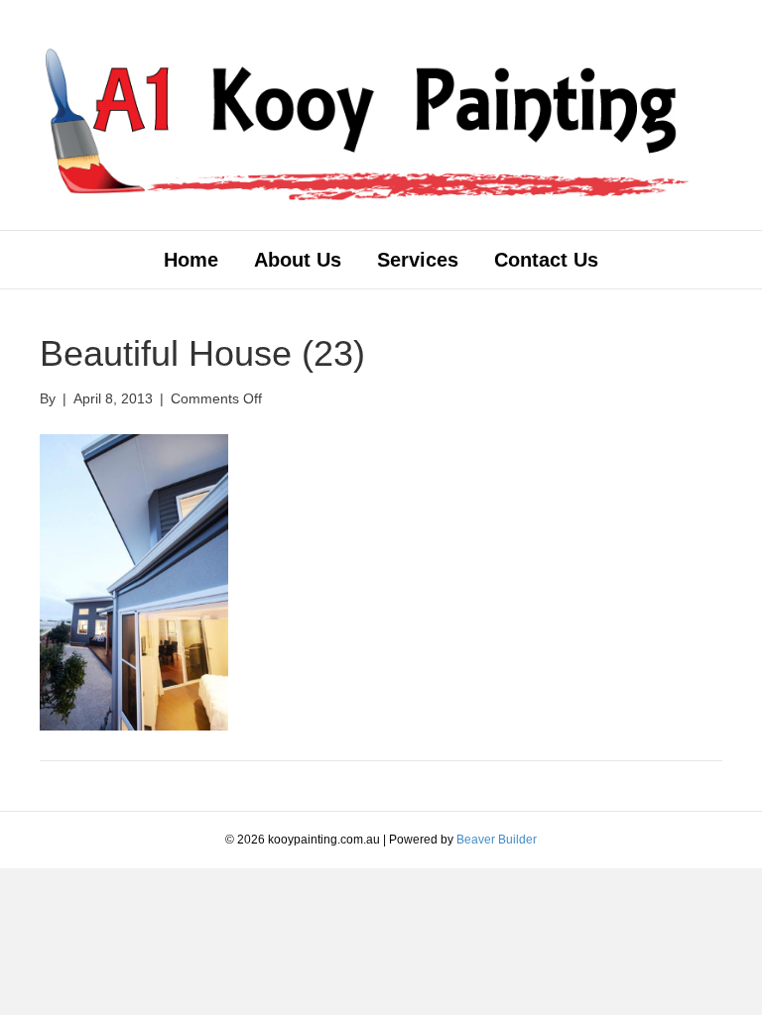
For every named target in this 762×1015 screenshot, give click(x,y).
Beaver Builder (496, 839)
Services (417, 260)
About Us (297, 260)
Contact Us (546, 260)
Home (191, 260)
